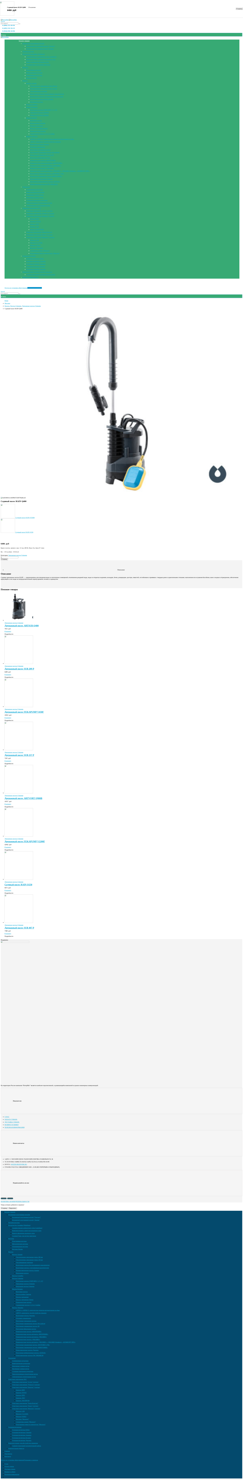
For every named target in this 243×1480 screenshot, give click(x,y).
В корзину (239, 8)
